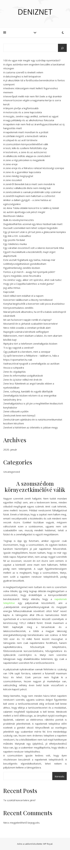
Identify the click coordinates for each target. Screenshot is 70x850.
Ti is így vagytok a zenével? (18, 347)
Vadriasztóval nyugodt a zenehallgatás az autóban (31, 363)
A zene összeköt (12, 180)
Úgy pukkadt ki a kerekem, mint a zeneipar (26, 351)
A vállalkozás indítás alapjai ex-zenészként (26, 156)
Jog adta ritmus (11, 287)
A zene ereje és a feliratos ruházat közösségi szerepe (33, 168)
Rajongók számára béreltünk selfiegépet (26, 331)
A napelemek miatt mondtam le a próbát (25, 132)
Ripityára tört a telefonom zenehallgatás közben (30, 343)
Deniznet (35, 11)
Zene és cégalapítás (14, 371)
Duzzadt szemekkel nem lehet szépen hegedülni (30, 228)
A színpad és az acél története (20, 140)
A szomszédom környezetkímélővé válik (25, 144)
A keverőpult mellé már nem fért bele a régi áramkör (32, 96)
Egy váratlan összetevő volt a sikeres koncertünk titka (33, 247)
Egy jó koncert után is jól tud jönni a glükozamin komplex (34, 232)
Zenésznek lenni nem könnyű (19, 415)
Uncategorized (11, 471)
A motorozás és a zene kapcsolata (22, 112)
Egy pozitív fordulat (14, 240)
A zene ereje (10, 164)
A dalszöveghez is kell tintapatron (22, 76)
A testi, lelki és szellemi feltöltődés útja (25, 148)
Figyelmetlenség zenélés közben (21, 267)
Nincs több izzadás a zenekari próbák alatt (27, 327)
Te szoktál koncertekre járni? (19, 800)
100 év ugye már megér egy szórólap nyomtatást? (32, 60)
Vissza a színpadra (13, 367)
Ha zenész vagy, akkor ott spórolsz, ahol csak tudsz (32, 279)
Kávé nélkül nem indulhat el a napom (23, 295)
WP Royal (47, 843)
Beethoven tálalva (13, 216)
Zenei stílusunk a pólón (15, 411)
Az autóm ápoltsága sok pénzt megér (24, 212)
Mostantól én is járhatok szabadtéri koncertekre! (30, 323)
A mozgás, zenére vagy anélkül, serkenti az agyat (30, 116)
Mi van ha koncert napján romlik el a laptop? (27, 319)
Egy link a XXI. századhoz (17, 235)
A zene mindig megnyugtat (18, 176)
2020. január (10, 449)
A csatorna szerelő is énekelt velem (23, 72)
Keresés (59, 776)
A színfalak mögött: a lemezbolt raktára (25, 136)
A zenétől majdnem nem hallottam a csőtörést (29, 196)
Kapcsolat (8, 291)
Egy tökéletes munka (15, 244)
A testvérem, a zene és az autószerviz (25, 152)
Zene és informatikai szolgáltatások (23, 375)
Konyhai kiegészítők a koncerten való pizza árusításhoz (34, 303)
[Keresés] (62, 48)
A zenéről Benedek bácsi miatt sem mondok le (29, 184)
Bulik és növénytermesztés (18, 220)
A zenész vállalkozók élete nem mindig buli (26, 188)
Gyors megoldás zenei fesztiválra (22, 275)
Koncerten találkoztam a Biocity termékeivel (28, 299)
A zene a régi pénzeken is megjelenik (24, 160)
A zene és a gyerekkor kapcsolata (22, 172)
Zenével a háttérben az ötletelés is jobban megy (30, 427)
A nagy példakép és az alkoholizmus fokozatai (28, 120)
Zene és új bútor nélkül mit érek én (22, 379)
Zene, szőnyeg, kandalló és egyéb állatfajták (28, 391)
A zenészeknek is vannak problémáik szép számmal (32, 192)
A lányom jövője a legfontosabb (21, 108)
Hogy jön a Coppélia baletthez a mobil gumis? (28, 283)
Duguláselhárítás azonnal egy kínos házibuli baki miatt (33, 224)
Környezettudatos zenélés (18, 307)
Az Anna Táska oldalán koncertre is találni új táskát (31, 208)
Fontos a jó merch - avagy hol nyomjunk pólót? (29, 271)
